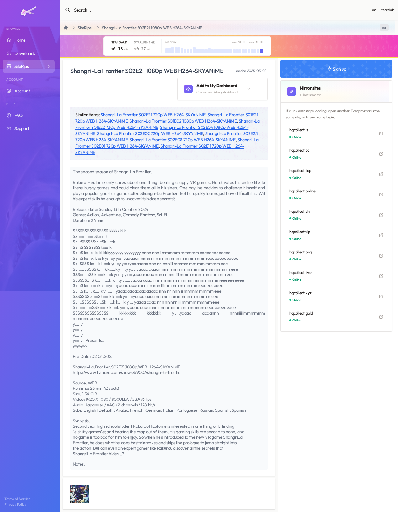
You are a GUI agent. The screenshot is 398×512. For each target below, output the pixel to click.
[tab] (119, 46)
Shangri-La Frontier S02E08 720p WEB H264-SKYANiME (182, 140)
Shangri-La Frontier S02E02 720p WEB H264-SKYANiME (150, 133)
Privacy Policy (15, 504)
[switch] (384, 27)
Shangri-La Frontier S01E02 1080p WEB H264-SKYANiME (183, 121)
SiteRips (85, 28)
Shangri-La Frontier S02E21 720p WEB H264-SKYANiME (153, 115)
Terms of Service (17, 498)
